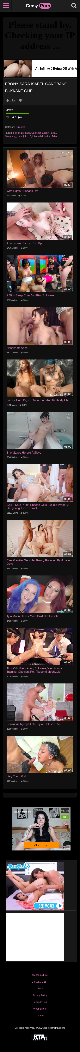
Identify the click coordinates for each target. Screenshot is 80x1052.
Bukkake (20, 127)
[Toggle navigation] (6, 6)
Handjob (22, 136)
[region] (40, 1013)
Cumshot (36, 133)
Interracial (37, 136)
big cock (15, 133)
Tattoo (55, 136)
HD (29, 136)
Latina (47, 136)
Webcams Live (40, 975)
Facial (53, 133)
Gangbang (10, 136)
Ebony (45, 133)
